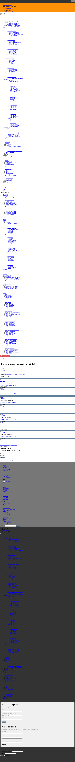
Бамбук (6, 171)
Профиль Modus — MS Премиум (12, 175)
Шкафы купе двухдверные (13, 44)
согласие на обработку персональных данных (15, 460)
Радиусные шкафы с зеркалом (11, 281)
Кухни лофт (12, 110)
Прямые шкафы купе (12, 43)
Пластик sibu (8, 163)
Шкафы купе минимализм (13, 26)
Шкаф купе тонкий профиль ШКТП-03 (8, 419)
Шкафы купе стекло (12, 31)
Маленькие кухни (13, 120)
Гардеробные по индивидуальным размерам (14, 207)
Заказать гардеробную (10, 209)
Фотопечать (5, 294)
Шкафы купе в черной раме (13, 32)
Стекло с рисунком (7, 505)
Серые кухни (12, 102)
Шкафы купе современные (13, 27)
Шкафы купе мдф (11, 40)
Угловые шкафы (11, 68)
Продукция (5, 21)
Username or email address (6, 751)
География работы (7, 475)
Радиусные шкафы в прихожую (14, 146)
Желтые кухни (13, 96)
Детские (7, 138)
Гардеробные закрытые (10, 202)
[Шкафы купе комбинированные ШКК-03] (4, 190)
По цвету (9, 92)
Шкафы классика (11, 60)
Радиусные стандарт (9, 152)
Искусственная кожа (9, 164)
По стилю (10, 108)
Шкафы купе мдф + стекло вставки (15, 34)
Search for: (2, 525)
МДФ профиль (8, 157)
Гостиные (7, 137)
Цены (4, 463)
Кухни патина (13, 87)
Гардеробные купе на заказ (11, 204)
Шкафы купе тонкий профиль (14, 24)
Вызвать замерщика (5, 355)
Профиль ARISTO (6, 510)
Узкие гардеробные (9, 216)
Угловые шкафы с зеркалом (13, 135)
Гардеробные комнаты (10, 203)
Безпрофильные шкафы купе (14, 25)
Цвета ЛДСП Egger (9, 169)
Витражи (7, 166)
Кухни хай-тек (13, 115)
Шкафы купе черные (12, 51)
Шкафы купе (8, 22)
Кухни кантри (13, 117)
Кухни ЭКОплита (13, 91)
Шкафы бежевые (11, 74)
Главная (4, 462)
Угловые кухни (13, 121)
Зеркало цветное (8, 161)
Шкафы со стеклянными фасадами (15, 78)
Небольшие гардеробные (10, 212)
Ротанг (6, 170)
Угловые (7, 129)
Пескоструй (5, 272)
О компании (5, 182)
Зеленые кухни (13, 97)
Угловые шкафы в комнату (13, 132)
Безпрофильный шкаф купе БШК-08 (8, 402)
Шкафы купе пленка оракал (13, 33)
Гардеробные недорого (10, 206)
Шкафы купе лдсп (9, 332)
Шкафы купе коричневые (13, 53)
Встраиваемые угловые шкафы (14, 136)
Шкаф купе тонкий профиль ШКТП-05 (8, 385)
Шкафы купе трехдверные (13, 45)
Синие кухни (10, 266)
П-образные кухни (14, 126)
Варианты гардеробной (10, 197)
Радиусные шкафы (7, 276)
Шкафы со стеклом (12, 77)
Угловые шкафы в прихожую (14, 130)
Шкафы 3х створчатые (12, 70)
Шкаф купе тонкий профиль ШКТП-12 (8, 410)
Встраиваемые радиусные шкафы (15, 151)
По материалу (11, 80)
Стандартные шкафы (7, 284)
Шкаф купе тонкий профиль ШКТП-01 (8, 436)
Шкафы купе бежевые (12, 56)
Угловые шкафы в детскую (13, 134)
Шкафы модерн (11, 59)
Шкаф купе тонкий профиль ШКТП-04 (8, 393)
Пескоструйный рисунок (10, 165)
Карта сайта (5, 474)
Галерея (4, 181)
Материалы (5, 155)
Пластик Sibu (5, 512)
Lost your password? (4, 757)
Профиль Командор (9, 174)
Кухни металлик (13, 105)
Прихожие (7, 142)
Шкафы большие (11, 71)
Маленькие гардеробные (10, 210)
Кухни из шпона (13, 82)
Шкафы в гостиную (12, 67)
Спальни (7, 143)
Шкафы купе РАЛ (9, 342)
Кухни (6, 79)
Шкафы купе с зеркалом (13, 41)
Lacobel (6, 160)
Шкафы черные (11, 72)
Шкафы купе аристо (12, 30)
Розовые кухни (13, 99)
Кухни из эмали (13, 83)
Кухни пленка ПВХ (14, 89)
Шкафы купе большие (12, 50)
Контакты (5, 183)
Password (2, 753)
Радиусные (7, 145)
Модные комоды (7, 484)
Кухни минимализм (14, 116)
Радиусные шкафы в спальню (14, 147)
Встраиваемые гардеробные (11, 198)
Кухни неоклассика (14, 111)
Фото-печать (8, 144)
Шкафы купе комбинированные (14, 42)
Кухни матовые (13, 107)
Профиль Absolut (9, 156)
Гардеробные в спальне (10, 201)
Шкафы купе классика (12, 35)
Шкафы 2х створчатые (12, 69)
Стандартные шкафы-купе (13, 23)
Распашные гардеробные (10, 213)
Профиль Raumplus (9, 173)
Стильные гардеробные (10, 214)
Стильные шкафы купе (12, 28)
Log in (2, 755)
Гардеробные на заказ (10, 205)
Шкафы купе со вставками (13, 55)
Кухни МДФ (12, 86)
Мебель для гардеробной (10, 211)
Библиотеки (7, 127)
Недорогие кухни (13, 119)
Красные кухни (13, 100)
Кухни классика (13, 109)
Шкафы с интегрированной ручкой (12, 312)
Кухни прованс (13, 114)
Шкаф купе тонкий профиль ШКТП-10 (8, 445)
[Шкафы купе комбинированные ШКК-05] (4, 189)
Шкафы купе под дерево (13, 54)
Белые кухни (12, 93)
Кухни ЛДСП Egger (14, 88)
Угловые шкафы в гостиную (13, 133)
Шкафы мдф (10, 63)
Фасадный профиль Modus (11, 176)
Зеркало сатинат (8, 180)
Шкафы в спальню (11, 64)
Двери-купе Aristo (9, 178)
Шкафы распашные (9, 58)
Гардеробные (8, 128)
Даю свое (12, 460)
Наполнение (7, 139)
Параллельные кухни (14, 125)
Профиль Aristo (8, 179)
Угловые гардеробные (10, 215)
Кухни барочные (11, 235)
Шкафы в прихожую (12, 65)
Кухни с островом (14, 124)
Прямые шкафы (8, 296)
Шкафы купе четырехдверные (14, 46)
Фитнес (6, 154)
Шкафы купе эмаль (12, 37)
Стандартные (7, 481)
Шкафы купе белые (12, 52)
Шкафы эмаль (11, 61)
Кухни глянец (13, 106)
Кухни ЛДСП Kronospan (15, 90)
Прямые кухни (13, 123)
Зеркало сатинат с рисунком (11, 162)
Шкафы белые (11, 73)
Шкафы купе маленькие (13, 49)
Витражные (7, 153)
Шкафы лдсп (10, 62)
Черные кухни (13, 95)
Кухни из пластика (14, 81)
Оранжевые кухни (14, 101)
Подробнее (2, 381)
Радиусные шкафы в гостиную (14, 148)
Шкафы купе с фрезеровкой (11, 344)
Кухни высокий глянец (15, 84)
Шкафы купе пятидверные (13, 47)
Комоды (4, 220)
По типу (9, 118)
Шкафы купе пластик (12, 36)
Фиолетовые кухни (14, 98)
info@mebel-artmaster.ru (5, 530)
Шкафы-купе (5, 317)
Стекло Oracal (8, 172)
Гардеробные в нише (9, 200)
